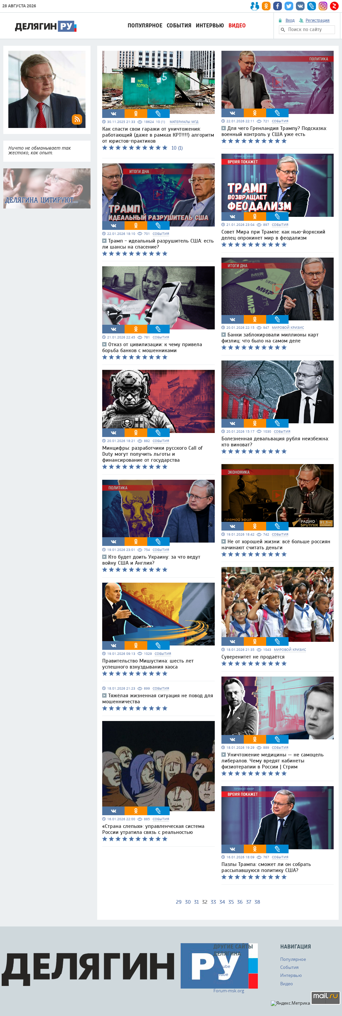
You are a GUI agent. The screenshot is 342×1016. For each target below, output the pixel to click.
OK (136, 113)
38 (257, 902)
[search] (283, 30)
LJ (158, 113)
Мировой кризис (288, 327)
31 (196, 902)
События (179, 25)
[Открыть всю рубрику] (47, 188)
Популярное (145, 25)
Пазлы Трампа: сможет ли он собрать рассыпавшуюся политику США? (266, 867)
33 (213, 902)
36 (240, 902)
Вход (290, 20)
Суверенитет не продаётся (253, 657)
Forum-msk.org (228, 991)
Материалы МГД (184, 122)
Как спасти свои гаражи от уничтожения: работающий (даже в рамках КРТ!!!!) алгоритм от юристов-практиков (158, 135)
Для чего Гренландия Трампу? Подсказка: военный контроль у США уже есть (274, 131)
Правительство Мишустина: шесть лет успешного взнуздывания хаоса (148, 664)
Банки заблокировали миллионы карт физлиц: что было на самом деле (270, 338)
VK (113, 113)
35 (231, 902)
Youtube (221, 966)
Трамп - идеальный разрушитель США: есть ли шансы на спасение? (158, 244)
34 (222, 902)
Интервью (210, 25)
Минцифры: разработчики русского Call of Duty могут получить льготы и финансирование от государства (152, 454)
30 (188, 902)
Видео (237, 25)
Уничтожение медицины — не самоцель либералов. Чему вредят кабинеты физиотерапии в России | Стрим (272, 761)
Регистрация (318, 20)
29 (179, 902)
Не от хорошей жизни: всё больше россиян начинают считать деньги (275, 545)
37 (248, 902)
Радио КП (223, 982)
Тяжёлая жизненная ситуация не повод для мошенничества (157, 699)
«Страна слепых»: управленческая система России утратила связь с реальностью (153, 829)
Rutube (220, 974)
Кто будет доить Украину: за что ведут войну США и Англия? (151, 560)
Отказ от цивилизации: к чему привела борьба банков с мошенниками (152, 347)
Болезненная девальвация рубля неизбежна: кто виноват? (275, 442)
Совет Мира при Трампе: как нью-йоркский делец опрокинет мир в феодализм (273, 235)
